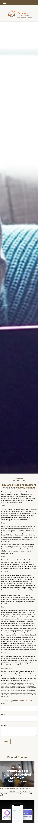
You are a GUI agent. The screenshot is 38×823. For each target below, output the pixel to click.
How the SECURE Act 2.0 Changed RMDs (15, 788)
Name (3, 704)
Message (4, 725)
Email (3, 714)
